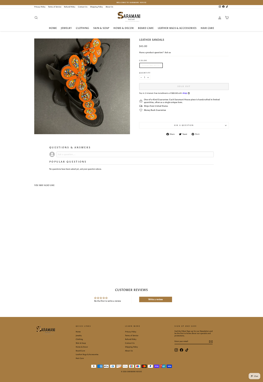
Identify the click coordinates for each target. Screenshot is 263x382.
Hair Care (207, 28)
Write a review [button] (155, 299)
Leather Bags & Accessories (177, 28)
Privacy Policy (39, 7)
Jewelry (66, 28)
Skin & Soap (101, 28)
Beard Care (146, 28)
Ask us (168, 52)
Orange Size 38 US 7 (151, 65)
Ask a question (184, 125)
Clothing (82, 28)
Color (143, 60)
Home (53, 28)
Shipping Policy (96, 7)
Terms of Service (54, 7)
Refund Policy (69, 7)
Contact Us (82, 7)
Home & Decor (123, 28)
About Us (109, 7)
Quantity (145, 73)
